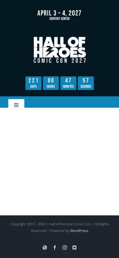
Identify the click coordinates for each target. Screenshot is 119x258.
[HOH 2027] (59, 36)
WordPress (79, 230)
